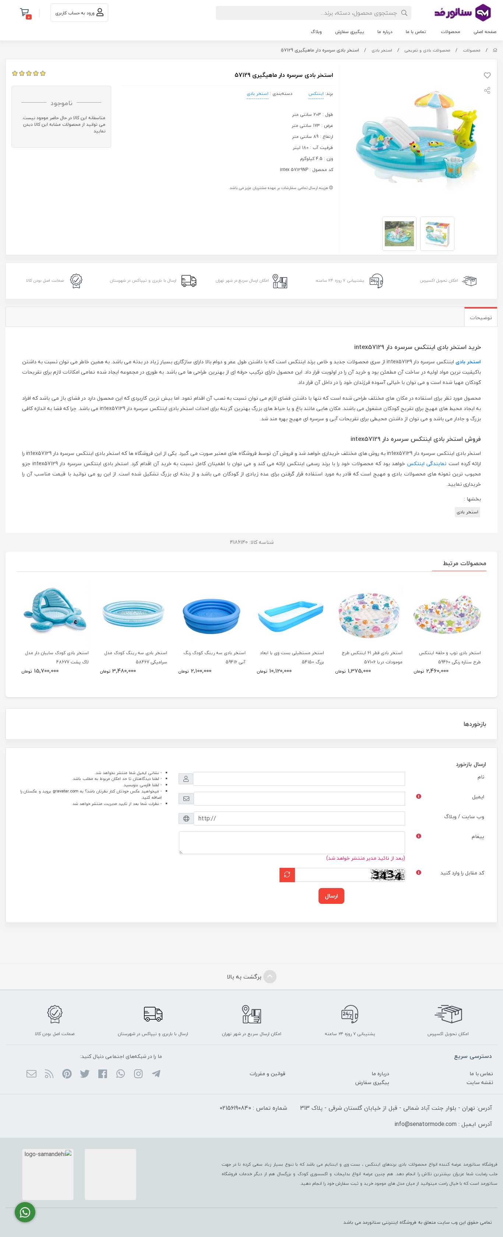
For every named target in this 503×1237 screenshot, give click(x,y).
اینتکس (316, 93)
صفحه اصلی (485, 32)
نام (481, 776)
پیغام (478, 836)
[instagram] (138, 1074)
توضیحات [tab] (481, 317)
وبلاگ (316, 32)
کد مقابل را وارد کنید (462, 872)
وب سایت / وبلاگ (464, 816)
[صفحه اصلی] (495, 50)
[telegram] (156, 1074)
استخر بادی (382, 50)
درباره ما (385, 32)
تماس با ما (416, 32)
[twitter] (85, 1074)
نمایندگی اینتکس (426, 463)
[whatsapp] (120, 1074)
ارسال (331, 896)
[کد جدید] (287, 875)
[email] (31, 1074)
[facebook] (102, 1074)
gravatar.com (65, 791)
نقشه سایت (480, 1082)
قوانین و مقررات (267, 1073)
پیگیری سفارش (349, 32)
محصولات (450, 32)
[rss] (49, 1074)
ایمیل (478, 796)
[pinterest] (67, 1074)
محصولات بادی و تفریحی (427, 50)
